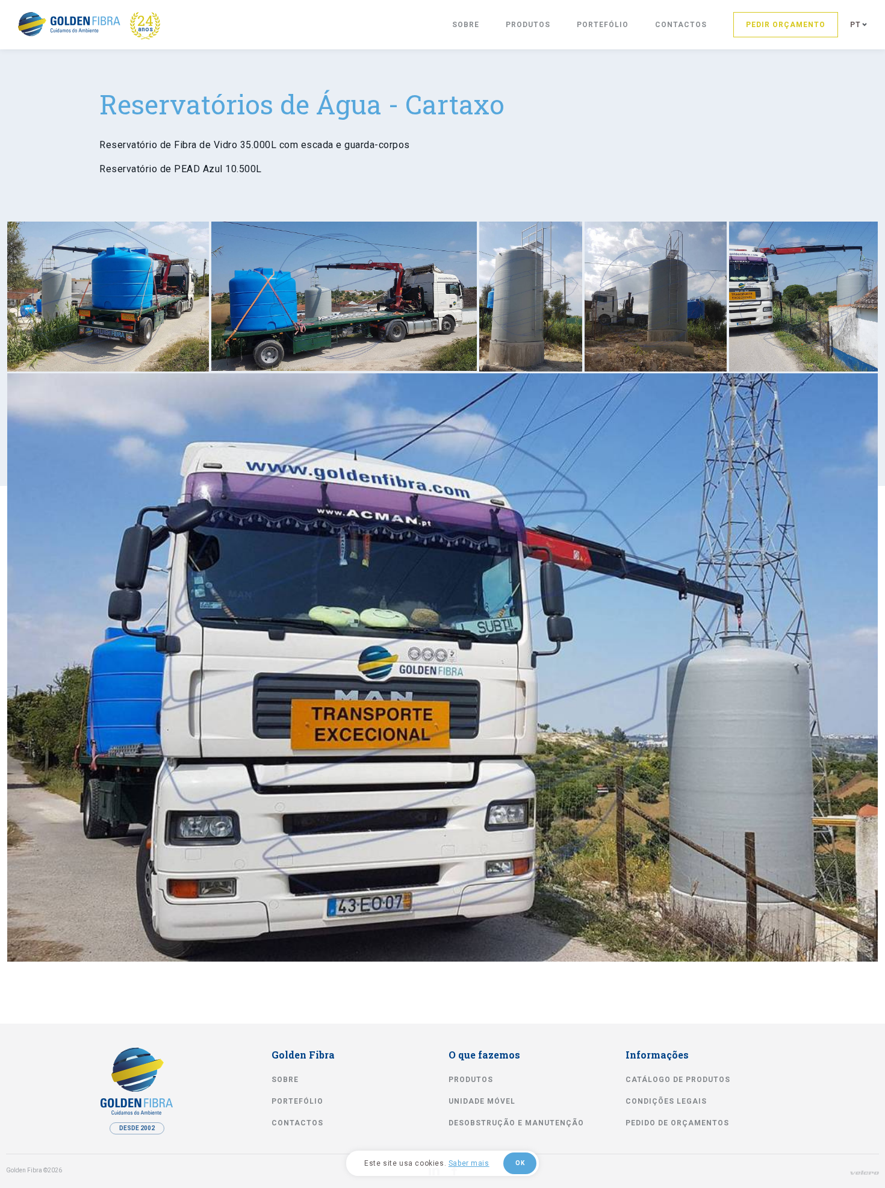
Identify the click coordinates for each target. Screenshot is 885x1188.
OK (519, 1163)
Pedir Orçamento (785, 24)
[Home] (69, 24)
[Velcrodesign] (864, 1173)
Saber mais (469, 1163)
